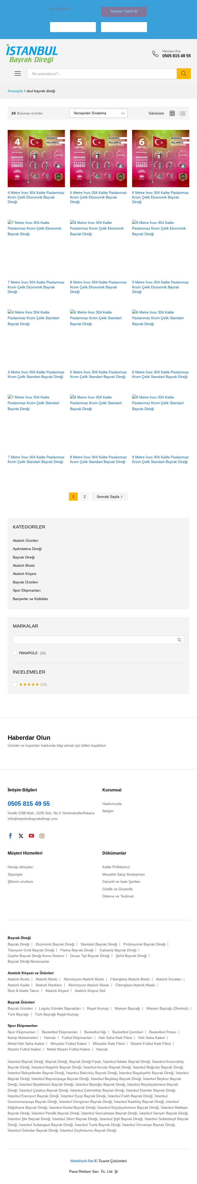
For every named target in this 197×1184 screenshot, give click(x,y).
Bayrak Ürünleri (25, 582)
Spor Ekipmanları (27, 590)
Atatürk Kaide (18, 985)
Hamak (50, 1038)
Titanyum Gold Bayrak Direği (31, 950)
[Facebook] (10, 836)
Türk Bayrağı (18, 1014)
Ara (184, 73)
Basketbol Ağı (95, 1032)
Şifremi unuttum (20, 881)
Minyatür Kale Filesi (109, 1043)
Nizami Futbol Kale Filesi (151, 1043)
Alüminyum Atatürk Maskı (88, 985)
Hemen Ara (171, 51)
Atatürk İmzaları (169, 979)
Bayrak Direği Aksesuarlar (29, 961)
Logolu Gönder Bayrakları (60, 1008)
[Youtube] (31, 836)
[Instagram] (42, 836)
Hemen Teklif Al (124, 11)
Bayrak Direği (24, 557)
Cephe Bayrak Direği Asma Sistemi (36, 956)
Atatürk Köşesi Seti (90, 991)
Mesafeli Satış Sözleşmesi (123, 874)
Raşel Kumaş (98, 1008)
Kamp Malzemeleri (23, 1038)
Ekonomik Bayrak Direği (55, 944)
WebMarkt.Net (82, 1161)
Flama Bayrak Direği (76, 950)
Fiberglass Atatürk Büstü (130, 979)
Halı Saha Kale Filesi (115, 1038)
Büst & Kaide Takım (23, 991)
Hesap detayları (20, 867)
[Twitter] (21, 836)
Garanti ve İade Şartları (121, 881)
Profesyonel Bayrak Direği (144, 944)
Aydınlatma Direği (27, 549)
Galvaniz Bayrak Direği (118, 950)
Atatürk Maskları (49, 985)
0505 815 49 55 (29, 803)
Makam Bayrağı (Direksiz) (167, 1008)
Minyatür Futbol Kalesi (69, 1043)
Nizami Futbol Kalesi (24, 1049)
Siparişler (15, 874)
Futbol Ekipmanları (77, 1038)
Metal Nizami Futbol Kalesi (68, 1049)
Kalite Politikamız (116, 867)
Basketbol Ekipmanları (60, 1032)
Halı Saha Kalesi (151, 1038)
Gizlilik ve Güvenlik (117, 889)
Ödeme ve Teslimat (118, 896)
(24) (33, 684)
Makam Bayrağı (127, 1008)
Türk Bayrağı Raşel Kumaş (56, 1014)
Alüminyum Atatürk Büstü (84, 979)
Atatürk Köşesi (24, 574)
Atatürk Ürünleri (25, 540)
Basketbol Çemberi (127, 1032)
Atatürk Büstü (24, 565)
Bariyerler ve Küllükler (30, 599)
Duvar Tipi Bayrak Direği (90, 956)
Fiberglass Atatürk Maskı (135, 985)
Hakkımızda (112, 804)
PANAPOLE (28, 653)
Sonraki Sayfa (108, 497)
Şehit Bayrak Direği (131, 956)
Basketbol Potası (162, 1032)
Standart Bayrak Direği (99, 944)
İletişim (108, 811)
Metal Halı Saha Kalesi (26, 1043)
